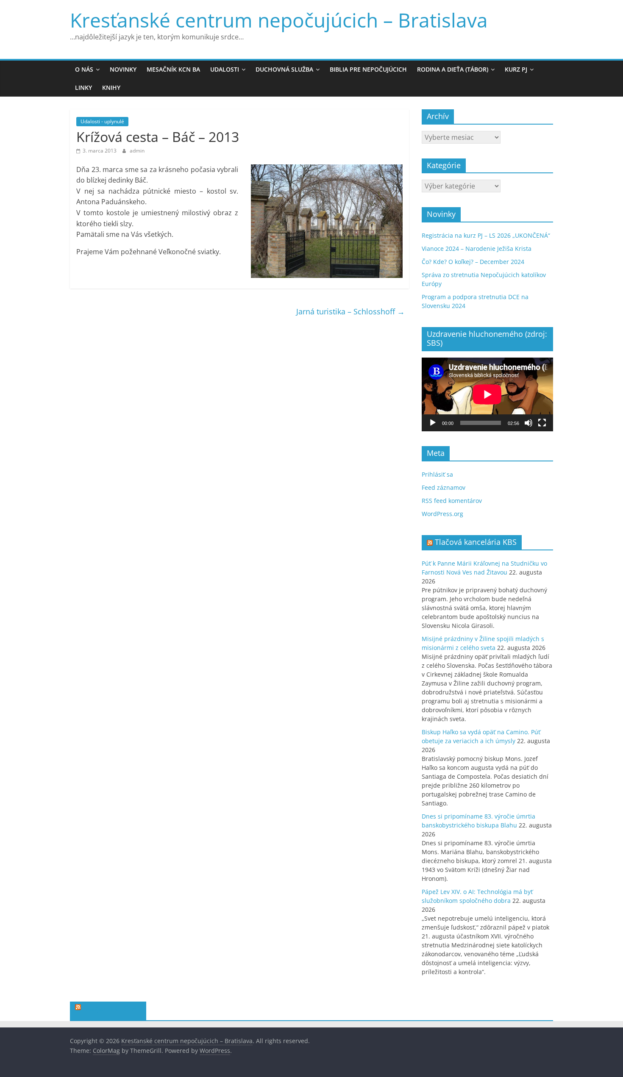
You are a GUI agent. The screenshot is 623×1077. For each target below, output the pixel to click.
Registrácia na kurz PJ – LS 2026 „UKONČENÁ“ (486, 235)
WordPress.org (442, 514)
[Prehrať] (432, 423)
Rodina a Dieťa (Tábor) (452, 69)
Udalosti (224, 69)
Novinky (123, 69)
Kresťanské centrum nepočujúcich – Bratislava (279, 20)
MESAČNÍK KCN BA (173, 69)
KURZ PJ (516, 69)
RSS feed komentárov (452, 501)
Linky (83, 87)
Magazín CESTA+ (112, 1008)
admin (137, 150)
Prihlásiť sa (437, 474)
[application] (487, 394)
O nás (84, 69)
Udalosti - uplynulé (102, 121)
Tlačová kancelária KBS (476, 542)
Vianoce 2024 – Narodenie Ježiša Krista (476, 248)
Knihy (111, 87)
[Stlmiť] (528, 423)
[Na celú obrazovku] (542, 423)
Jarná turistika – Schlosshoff (350, 311)
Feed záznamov (443, 487)
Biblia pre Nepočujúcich (368, 69)
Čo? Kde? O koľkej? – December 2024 (473, 262)
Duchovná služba (284, 69)
